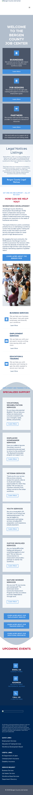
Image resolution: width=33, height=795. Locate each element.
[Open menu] (29, 7)
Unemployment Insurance (10, 759)
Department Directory (9, 779)
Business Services (8, 770)
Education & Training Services (11, 744)
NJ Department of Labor (10, 756)
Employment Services (9, 741)
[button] (16, 634)
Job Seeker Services (8, 773)
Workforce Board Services (10, 776)
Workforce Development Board (12, 747)
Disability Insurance (8, 762)
